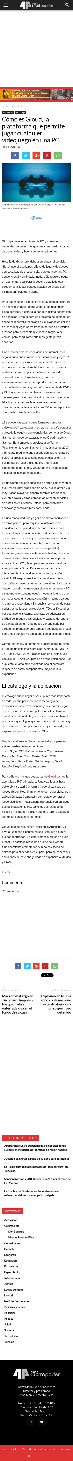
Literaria (9, 1295)
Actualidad (17, 106)
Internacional (12, 1278)
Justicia (8, 1283)
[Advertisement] (36, 48)
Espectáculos (12, 1272)
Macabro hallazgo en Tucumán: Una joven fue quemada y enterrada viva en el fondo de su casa (17, 1004)
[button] (67, 5)
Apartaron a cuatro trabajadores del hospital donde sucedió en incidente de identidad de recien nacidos (35, 1147)
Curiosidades (12, 1243)
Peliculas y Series (14, 1307)
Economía (10, 1254)
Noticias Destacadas (16, 1301)
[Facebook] (31, 1422)
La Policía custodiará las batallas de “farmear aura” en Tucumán (36, 1168)
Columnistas (11, 1225)
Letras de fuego (14, 1289)
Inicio (5, 106)
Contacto (65, 1449)
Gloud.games (56, 776)
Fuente (6, 872)
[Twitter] (42, 1422)
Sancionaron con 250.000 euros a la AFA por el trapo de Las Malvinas (37, 1181)
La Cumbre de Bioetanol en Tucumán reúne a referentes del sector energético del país (31, 1193)
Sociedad (9, 1330)
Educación (10, 1260)
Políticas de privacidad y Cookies (37, 1449)
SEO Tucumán (37, 1456)
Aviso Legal (9, 1449)
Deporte (9, 1249)
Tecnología (20, 112)
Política (8, 1318)
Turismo (9, 1341)
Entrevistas (11, 1266)
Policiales (10, 1312)
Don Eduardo (16, 1231)
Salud (7, 1324)
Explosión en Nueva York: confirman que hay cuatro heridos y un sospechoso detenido (55, 1004)
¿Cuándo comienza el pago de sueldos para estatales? (36, 1158)
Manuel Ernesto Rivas (21, 1237)
